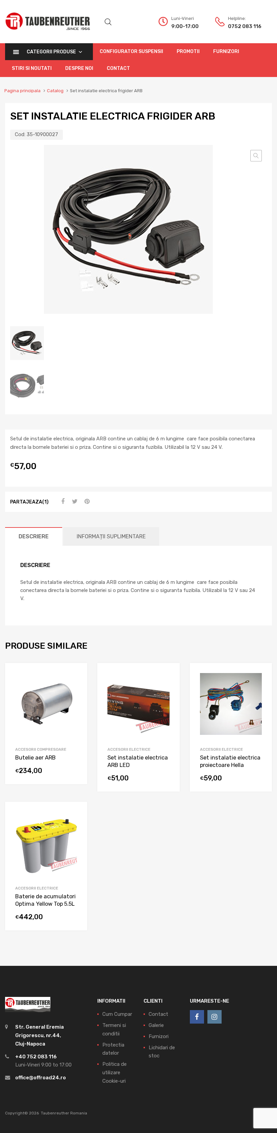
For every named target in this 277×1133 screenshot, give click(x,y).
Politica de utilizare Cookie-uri (114, 1072)
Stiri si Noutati (32, 68)
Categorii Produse (51, 52)
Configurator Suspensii (131, 51)
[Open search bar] (108, 22)
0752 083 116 (244, 26)
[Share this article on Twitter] (74, 501)
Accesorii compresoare (40, 749)
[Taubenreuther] (47, 34)
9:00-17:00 (185, 26)
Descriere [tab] (34, 536)
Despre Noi (79, 68)
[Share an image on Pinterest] (86, 501)
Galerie (156, 1025)
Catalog (55, 90)
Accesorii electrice (128, 749)
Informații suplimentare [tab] (111, 536)
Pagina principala (22, 90)
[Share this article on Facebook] (61, 501)
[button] (256, 155)
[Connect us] (197, 1017)
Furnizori (226, 51)
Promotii (188, 51)
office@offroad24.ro (40, 1078)
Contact (118, 68)
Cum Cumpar (117, 1014)
